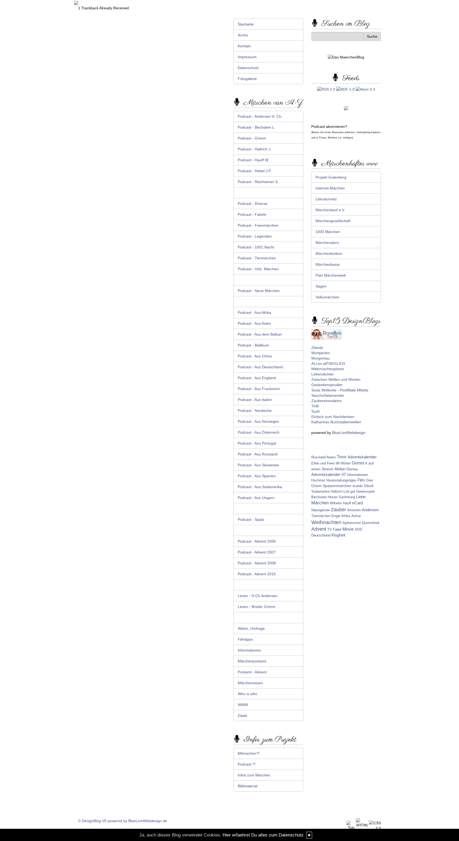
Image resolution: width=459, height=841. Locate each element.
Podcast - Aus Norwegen (258, 421)
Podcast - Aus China (255, 356)
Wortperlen (320, 353)
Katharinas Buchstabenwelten (336, 422)
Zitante (317, 347)
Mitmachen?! (249, 753)
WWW (243, 705)
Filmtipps (245, 639)
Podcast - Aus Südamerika (260, 487)
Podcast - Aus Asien (254, 323)
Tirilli (315, 406)
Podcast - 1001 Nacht (256, 247)
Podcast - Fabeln (252, 214)
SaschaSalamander (327, 395)
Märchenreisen (250, 683)
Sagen (321, 286)
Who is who (247, 694)
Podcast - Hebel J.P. (254, 171)
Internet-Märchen (330, 188)
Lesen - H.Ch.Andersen (257, 596)
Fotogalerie (247, 79)
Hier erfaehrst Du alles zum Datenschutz (263, 835)
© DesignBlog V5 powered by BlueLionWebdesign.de (122, 821)
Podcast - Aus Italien (255, 400)
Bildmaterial (247, 786)
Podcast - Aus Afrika (254, 312)
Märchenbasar (328, 264)
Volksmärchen (327, 297)
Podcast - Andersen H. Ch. (260, 116)
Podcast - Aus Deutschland (260, 367)
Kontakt (244, 46)
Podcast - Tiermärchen (257, 258)
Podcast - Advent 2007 (257, 552)
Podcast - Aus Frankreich (259, 389)
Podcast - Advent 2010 (257, 574)
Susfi (315, 411)
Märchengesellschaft (333, 221)
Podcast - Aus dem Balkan (260, 334)
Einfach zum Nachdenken (332, 417)
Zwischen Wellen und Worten (335, 379)
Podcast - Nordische (255, 410)
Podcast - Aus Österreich (258, 432)
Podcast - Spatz (251, 519)
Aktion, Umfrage (251, 628)
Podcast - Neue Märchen (259, 291)
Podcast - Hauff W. (253, 160)
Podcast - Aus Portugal (257, 443)
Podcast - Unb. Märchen (258, 269)
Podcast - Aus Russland (258, 454)
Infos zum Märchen (254, 775)
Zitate (242, 715)
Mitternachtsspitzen (327, 369)
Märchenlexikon (329, 253)
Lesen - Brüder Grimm (256, 607)
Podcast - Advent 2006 (257, 541)
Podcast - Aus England (257, 378)
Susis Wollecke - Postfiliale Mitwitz (339, 390)
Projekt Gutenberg (331, 177)
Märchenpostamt (252, 661)
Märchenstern (327, 242)
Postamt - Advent (252, 672)
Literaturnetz (326, 199)
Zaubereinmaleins (326, 401)
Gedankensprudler (327, 385)
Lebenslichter (322, 374)
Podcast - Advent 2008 (257, 563)
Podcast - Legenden (255, 236)
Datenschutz (248, 68)
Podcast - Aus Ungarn (256, 498)
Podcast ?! (247, 764)
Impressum (247, 57)
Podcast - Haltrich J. (254, 149)
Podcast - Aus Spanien (257, 476)
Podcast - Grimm (252, 138)
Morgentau (320, 358)
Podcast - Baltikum (253, 345)
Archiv (243, 35)
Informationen (249, 650)
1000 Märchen (328, 232)
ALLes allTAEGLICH (328, 363)
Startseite (246, 24)
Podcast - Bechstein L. (256, 127)
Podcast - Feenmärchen (258, 225)
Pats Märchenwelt (331, 275)
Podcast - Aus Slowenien (258, 465)
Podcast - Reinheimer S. (258, 182)
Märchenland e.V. (330, 210)
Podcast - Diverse (252, 203)
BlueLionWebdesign (349, 432)
